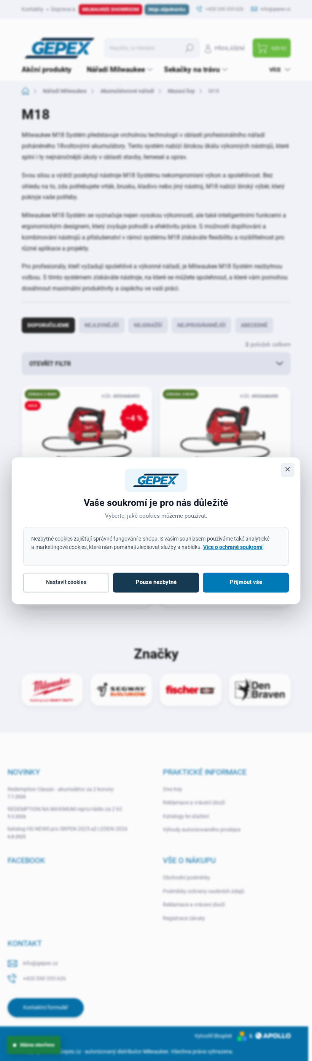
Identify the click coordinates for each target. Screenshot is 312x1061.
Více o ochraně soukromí (233, 547)
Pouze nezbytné (156, 582)
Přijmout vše (246, 582)
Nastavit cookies (66, 582)
